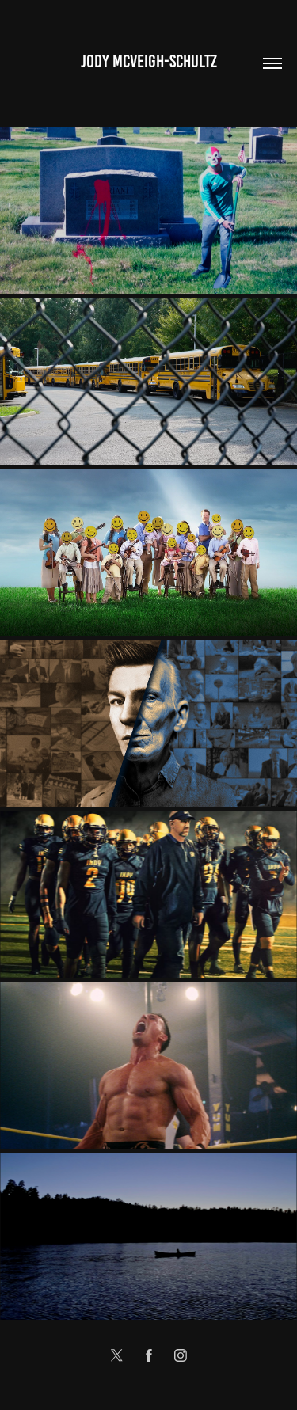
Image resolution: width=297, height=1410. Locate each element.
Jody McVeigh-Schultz (149, 61)
